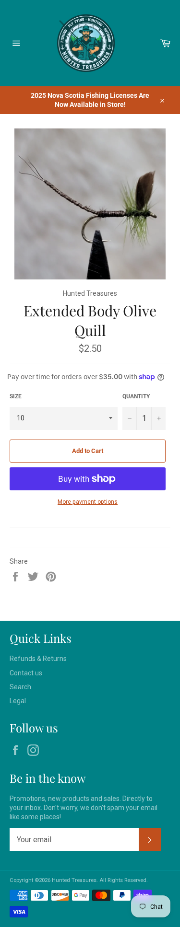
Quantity (136, 396)
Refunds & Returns (38, 658)
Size (16, 396)
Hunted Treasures (74, 880)
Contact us (26, 673)
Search (20, 687)
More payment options (88, 501)
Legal (18, 701)
